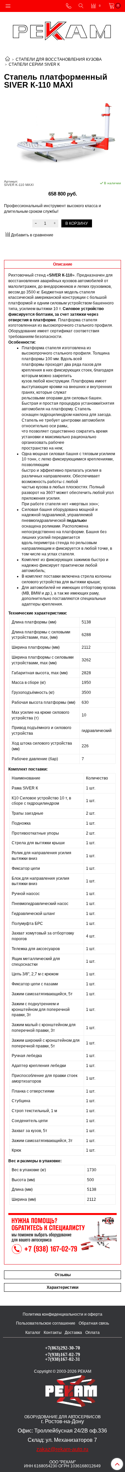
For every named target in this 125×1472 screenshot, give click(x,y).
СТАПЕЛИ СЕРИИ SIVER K (34, 64)
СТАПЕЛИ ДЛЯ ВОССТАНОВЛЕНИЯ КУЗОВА (59, 59)
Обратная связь (94, 1323)
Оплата (92, 1332)
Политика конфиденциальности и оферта (62, 1314)
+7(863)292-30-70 (62, 1347)
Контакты (53, 1332)
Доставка (73, 1332)
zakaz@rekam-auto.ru (62, 1449)
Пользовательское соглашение (45, 1323)
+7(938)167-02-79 (62, 1354)
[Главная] (7, 59)
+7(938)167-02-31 (62, 1359)
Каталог (32, 1332)
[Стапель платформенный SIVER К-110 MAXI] (62, 134)
